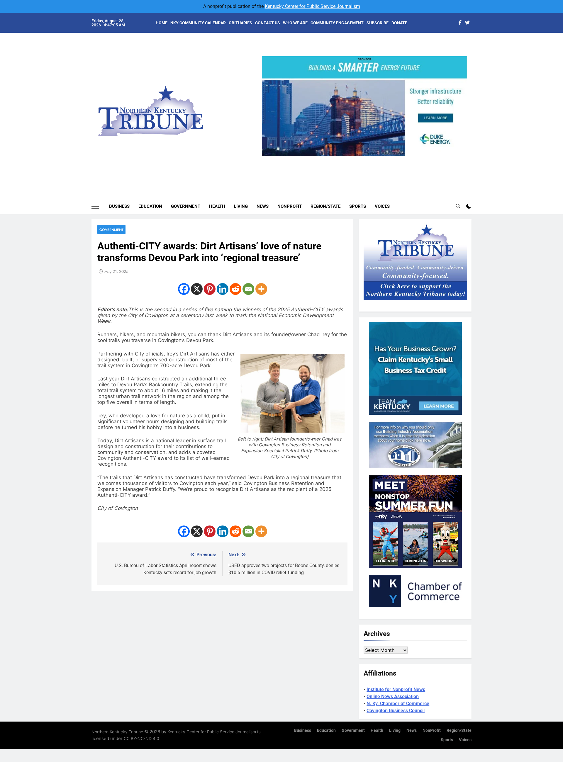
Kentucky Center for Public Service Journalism (312, 6)
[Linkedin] (222, 289)
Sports (357, 206)
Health (217, 206)
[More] (261, 289)
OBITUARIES (240, 23)
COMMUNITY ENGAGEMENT (337, 23)
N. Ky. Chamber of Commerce (398, 703)
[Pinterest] (210, 289)
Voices (382, 206)
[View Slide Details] (268, 106)
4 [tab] (377, 159)
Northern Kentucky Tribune (117, 731)
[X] (197, 289)
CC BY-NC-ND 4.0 (141, 738)
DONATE (399, 23)
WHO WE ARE (295, 23)
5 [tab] (388, 159)
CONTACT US (267, 23)
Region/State (325, 206)
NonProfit (289, 206)
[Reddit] (235, 289)
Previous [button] (268, 156)
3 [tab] (366, 159)
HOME (161, 23)
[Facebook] (184, 289)
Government (185, 206)
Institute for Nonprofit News (396, 689)
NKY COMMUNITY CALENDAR (198, 23)
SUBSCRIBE (378, 23)
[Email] (248, 289)
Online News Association (393, 696)
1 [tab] (345, 159)
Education (150, 206)
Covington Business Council (396, 710)
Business (119, 206)
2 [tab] (355, 159)
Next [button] (460, 156)
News (263, 206)
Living (241, 206)
